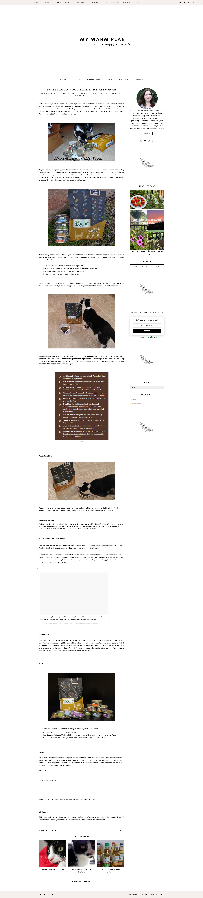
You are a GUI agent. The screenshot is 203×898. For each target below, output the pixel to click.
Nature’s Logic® (45, 255)
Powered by (142, 337)
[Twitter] (184, 3)
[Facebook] (180, 3)
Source (81, 441)
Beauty (77, 80)
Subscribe (147, 331)
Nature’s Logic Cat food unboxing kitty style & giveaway (81, 89)
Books (109, 80)
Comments (137, 404)
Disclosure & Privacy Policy (117, 2)
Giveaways (123, 80)
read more (147, 133)
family (74, 94)
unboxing (94, 94)
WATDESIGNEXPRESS (157, 894)
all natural (48, 94)
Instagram (53, 650)
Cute (69, 94)
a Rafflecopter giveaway (48, 780)
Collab (95, 2)
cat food (57, 94)
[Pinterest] (193, 3)
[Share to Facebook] (49, 831)
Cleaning (64, 80)
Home (36, 2)
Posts (135, 399)
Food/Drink (80, 2)
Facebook (117, 648)
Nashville (139, 80)
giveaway (81, 94)
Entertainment (93, 80)
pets (88, 94)
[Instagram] (188, 3)
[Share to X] (46, 831)
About (47, 2)
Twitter (42, 650)
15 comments (120, 830)
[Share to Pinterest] (52, 831)
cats (64, 94)
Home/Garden (63, 2)
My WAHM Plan (138, 894)
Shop (139, 2)
